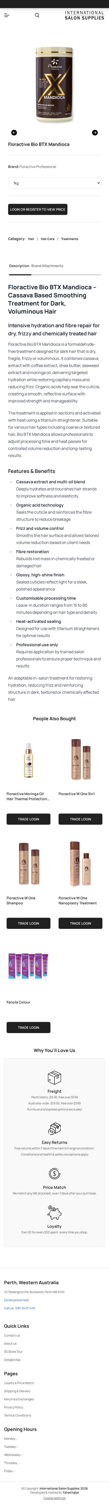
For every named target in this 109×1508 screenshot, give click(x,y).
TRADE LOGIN (28, 819)
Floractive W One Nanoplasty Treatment (78, 900)
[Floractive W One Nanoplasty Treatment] (80, 863)
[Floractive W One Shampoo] (28, 863)
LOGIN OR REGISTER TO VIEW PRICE (37, 209)
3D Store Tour (13, 1351)
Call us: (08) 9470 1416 (19, 1308)
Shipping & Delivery (17, 1391)
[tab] (19, 267)
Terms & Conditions (17, 1415)
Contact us (12, 1335)
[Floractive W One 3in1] (80, 759)
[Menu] (7, 15)
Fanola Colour (18, 1002)
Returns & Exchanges (19, 1399)
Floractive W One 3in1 (77, 793)
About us (10, 1343)
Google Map (12, 1360)
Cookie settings (54, 1498)
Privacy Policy (13, 1407)
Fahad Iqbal (71, 1492)
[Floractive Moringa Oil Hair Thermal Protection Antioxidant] (28, 759)
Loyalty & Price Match (19, 1383)
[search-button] (37, 15)
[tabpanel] (54, 493)
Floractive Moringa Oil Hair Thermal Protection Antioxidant (27, 796)
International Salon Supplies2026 (64, 1488)
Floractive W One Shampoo (21, 900)
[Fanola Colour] (28, 967)
